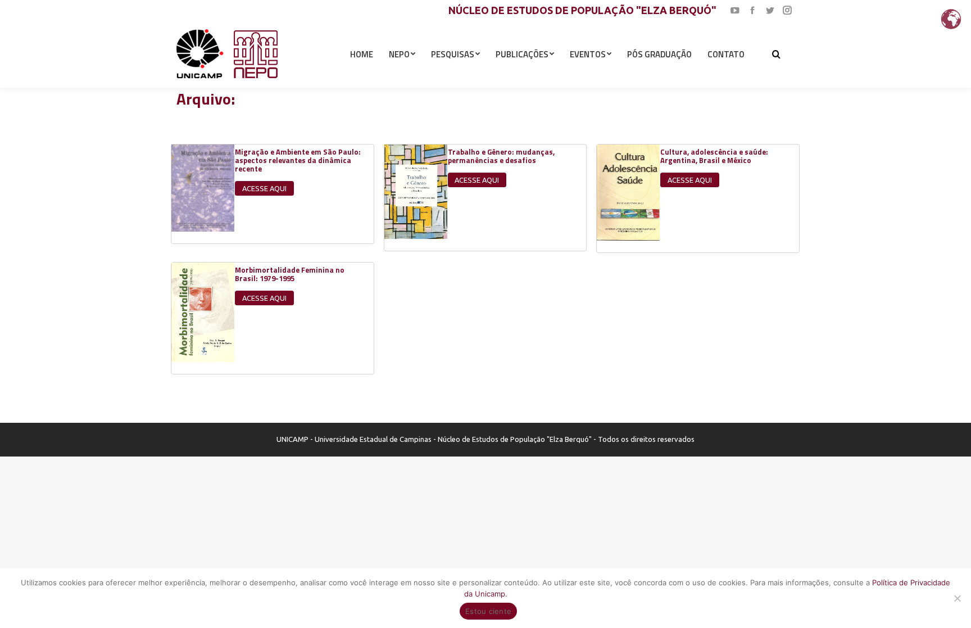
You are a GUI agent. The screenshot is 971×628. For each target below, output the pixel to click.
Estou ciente (488, 611)
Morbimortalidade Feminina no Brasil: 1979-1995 (289, 274)
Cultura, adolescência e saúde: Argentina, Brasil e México (714, 156)
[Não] (957, 598)
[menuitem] (361, 54)
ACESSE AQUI (264, 188)
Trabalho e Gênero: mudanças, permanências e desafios (501, 156)
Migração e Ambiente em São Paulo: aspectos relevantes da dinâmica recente (298, 160)
